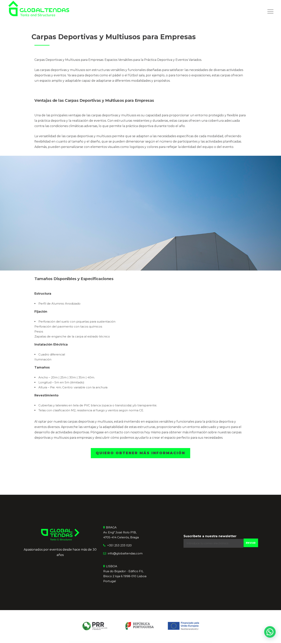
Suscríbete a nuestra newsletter (210, 536)
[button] (270, 632)
